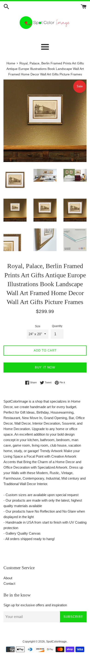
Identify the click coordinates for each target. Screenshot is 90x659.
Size (37, 326)
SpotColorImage (56, 641)
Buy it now (45, 367)
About (7, 578)
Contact (9, 583)
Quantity (57, 326)
